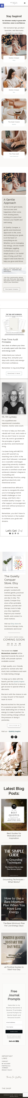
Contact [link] (5, 1061)
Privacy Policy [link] (7, 1070)
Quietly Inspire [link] (18, 682)
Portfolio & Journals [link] (6, 1066)
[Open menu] (24, 3)
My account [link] (6, 1063)
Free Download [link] (14, 156)
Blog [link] (14, 60)
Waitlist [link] (14, 124)
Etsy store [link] (15, 624)
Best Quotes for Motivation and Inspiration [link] (14, 835)
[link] (2, 6)
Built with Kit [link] (14, 1041)
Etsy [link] (14, 92)
